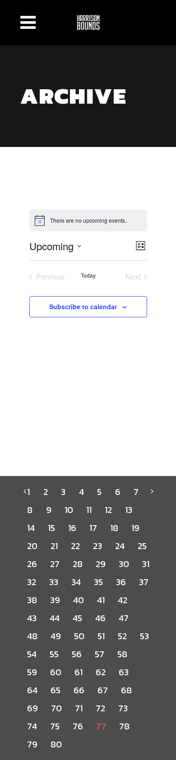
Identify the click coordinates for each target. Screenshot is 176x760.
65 (55, 690)
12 (108, 510)
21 (54, 546)
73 (122, 708)
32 (31, 582)
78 (124, 726)
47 (123, 618)
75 (54, 726)
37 (143, 582)
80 (56, 744)
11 (88, 510)
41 (100, 600)
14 (30, 528)
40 (78, 600)
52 (122, 636)
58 (122, 654)
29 (100, 564)
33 (53, 582)
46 (100, 618)
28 (77, 564)
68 (126, 690)
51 (100, 636)
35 (98, 582)
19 (135, 528)
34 (75, 582)
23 (97, 546)
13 (128, 510)
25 (142, 546)
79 (32, 744)
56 (76, 654)
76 (78, 726)
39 (55, 600)
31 (145, 564)
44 (54, 618)
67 (102, 690)
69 (32, 708)
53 (144, 636)
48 (32, 636)
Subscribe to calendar (83, 306)
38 (32, 600)
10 (69, 510)
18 (114, 528)
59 (32, 672)
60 (55, 672)
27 (54, 564)
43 (31, 618)
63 (123, 672)
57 (99, 654)
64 (32, 690)
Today (88, 275)
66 (79, 690)
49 (55, 636)
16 (72, 528)
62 (100, 672)
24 (119, 546)
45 (77, 618)
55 (54, 654)
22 (75, 546)
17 (93, 528)
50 (79, 636)
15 (51, 528)
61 (78, 672)
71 (78, 708)
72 (100, 708)
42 (122, 600)
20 (32, 546)
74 (32, 726)
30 (124, 564)
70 (56, 708)
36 (120, 582)
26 (32, 564)
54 (31, 654)
